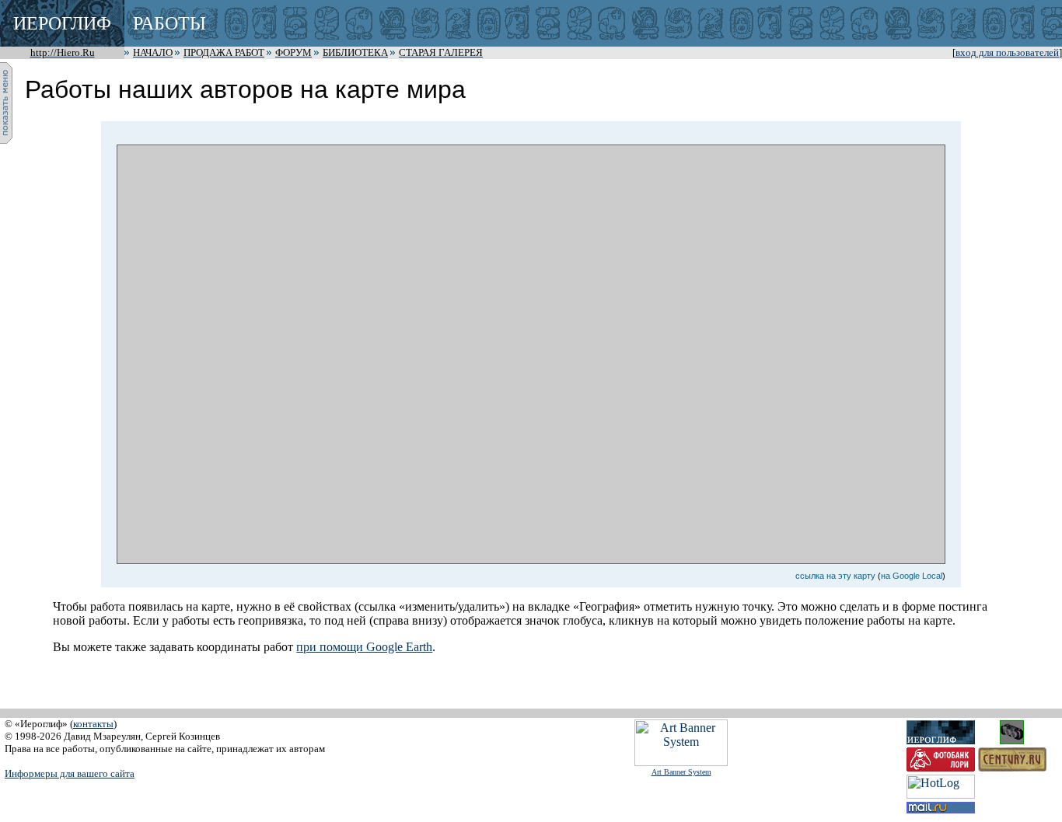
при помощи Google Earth (364, 646)
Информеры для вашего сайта (69, 773)
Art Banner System (681, 772)
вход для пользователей (1007, 52)
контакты (93, 724)
